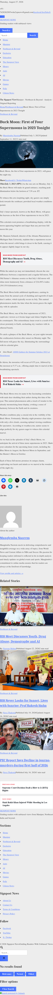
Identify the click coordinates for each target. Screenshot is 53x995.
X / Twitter (17, 180)
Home (5, 39)
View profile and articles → (11, 573)
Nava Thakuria (9, 712)
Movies (6, 79)
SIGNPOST (8, 19)
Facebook (37, 12)
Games (6, 84)
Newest (20, 973)
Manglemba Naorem (11, 135)
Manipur (6, 44)
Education (7, 57)
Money (6, 66)
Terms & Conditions (11, 909)
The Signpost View (11, 62)
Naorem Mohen (9, 648)
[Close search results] (4, 958)
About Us (7, 900)
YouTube (45, 12)
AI (4, 75)
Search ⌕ (6, 30)
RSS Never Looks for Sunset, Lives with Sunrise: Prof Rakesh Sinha (26, 383)
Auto (5, 70)
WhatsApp (26, 180)
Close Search (8, 988)
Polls (5, 88)
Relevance (6, 973)
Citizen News (8, 92)
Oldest (31, 973)
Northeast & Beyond (11, 48)
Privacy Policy (9, 913)
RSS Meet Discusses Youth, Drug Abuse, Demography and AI (22, 260)
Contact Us (7, 904)
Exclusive (7, 53)
